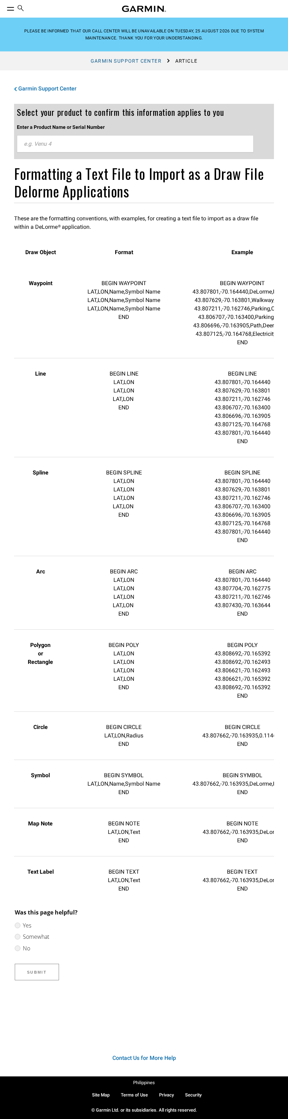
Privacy (166, 1095)
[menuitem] (20, 9)
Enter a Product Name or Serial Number (61, 127)
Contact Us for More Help (144, 1058)
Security (193, 1095)
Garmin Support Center (126, 61)
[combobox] (135, 144)
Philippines (144, 1082)
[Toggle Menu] (4, 7)
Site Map (101, 1095)
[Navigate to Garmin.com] (144, 9)
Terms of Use (134, 1095)
